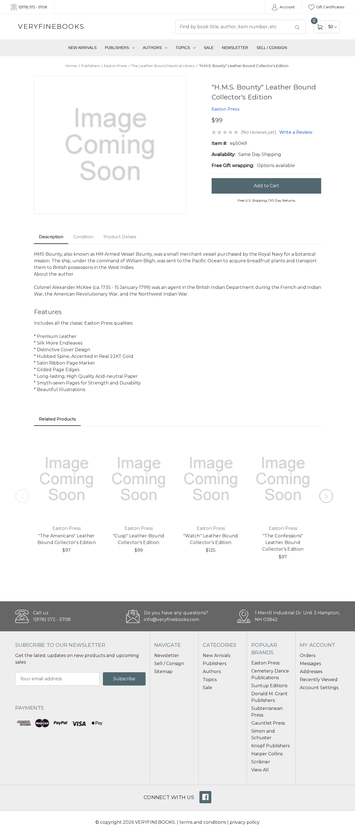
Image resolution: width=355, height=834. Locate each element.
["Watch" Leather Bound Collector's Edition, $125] (211, 479)
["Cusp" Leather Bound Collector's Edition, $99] (139, 479)
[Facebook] (205, 797)
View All (260, 770)
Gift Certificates (329, 7)
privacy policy (245, 822)
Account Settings (319, 687)
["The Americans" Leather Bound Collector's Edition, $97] (66, 479)
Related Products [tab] (57, 419)
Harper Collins (267, 753)
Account (287, 7)
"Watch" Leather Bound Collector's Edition (210, 539)
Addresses (311, 671)
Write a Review (295, 132)
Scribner (260, 761)
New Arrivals (82, 47)
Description (51, 236)
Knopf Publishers (270, 745)
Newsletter (235, 47)
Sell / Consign (272, 47)
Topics (183, 47)
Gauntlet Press (268, 723)
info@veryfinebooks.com (171, 619)
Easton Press (265, 663)
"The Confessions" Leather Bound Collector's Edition (282, 542)
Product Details (119, 236)
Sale (209, 47)
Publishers (117, 47)
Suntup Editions (269, 685)
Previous (22, 496)
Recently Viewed (319, 679)
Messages (310, 663)
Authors (152, 47)
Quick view (91, 441)
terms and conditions (202, 822)
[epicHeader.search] (297, 27)
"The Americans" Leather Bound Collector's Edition (66, 539)
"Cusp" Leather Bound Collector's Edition (138, 539)
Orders (307, 655)
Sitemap (163, 671)
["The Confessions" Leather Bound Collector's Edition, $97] (283, 479)
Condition (83, 236)
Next (326, 496)
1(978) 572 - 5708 (32, 7)
